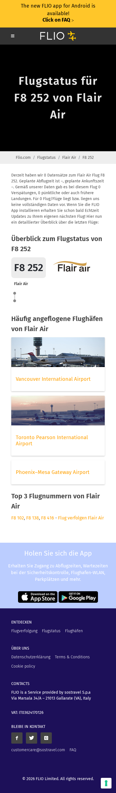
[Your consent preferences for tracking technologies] (106, 783)
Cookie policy (23, 666)
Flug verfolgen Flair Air (81, 518)
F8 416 (47, 518)
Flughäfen (74, 631)
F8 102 (17, 518)
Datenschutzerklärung (30, 657)
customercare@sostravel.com (38, 750)
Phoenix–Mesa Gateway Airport (53, 472)
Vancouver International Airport (53, 379)
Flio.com (23, 157)
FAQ (73, 750)
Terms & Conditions (72, 657)
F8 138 (32, 518)
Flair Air (69, 157)
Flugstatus (46, 157)
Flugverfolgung (24, 631)
